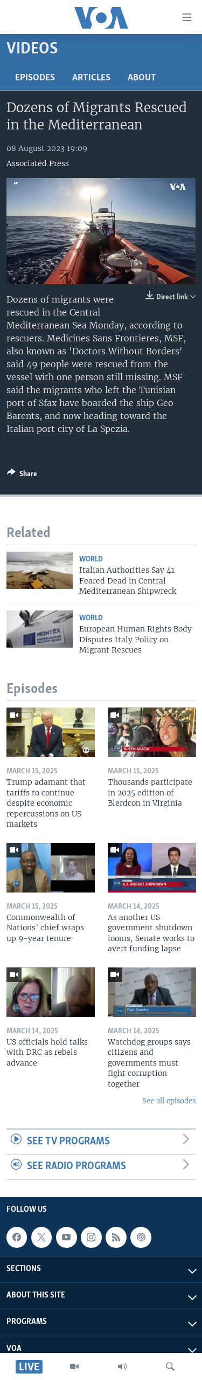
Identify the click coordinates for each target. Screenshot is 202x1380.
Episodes (35, 78)
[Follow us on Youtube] (66, 1237)
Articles (91, 78)
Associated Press (37, 163)
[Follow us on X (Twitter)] (41, 1237)
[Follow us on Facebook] (16, 1237)
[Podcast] (140, 1237)
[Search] (170, 1366)
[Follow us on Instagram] (91, 1237)
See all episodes (169, 1101)
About (142, 78)
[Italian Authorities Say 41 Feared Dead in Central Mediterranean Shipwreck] (39, 570)
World (91, 559)
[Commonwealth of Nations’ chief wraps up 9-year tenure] (50, 867)
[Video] (74, 1366)
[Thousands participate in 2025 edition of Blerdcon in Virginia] (152, 732)
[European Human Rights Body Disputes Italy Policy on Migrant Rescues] (39, 629)
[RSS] (116, 1237)
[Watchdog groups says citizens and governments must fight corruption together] (152, 992)
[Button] (22, 475)
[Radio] (122, 1366)
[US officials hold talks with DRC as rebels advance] (50, 992)
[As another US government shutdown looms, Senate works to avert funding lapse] (152, 867)
